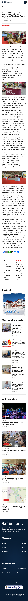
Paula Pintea (7, 20)
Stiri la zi (4, 6)
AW (19, 595)
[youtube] (16, 582)
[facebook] (11, 582)
